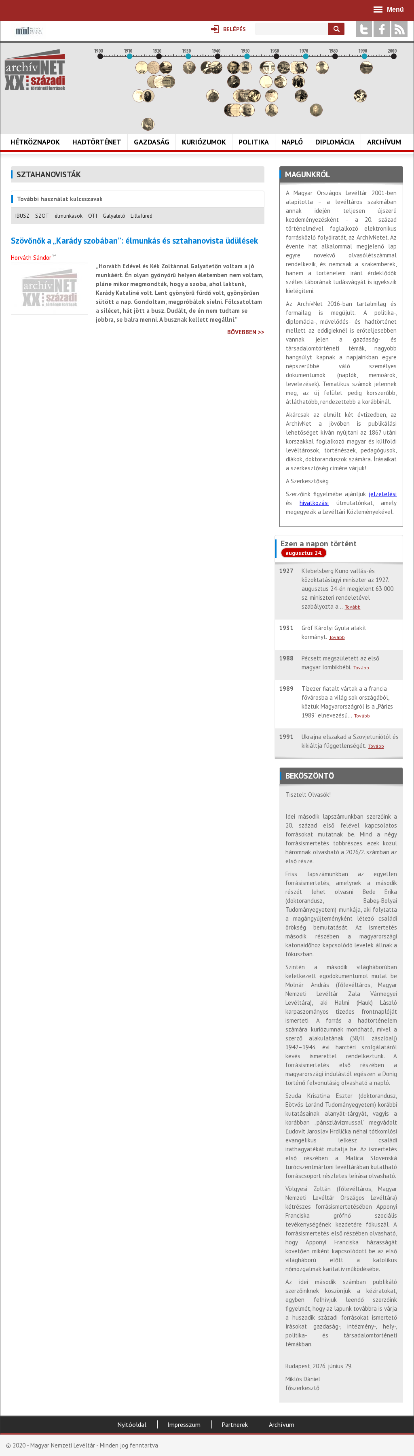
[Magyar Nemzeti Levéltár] (28, 36)
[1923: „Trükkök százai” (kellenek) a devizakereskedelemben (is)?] (168, 86)
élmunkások (68, 215)
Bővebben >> (245, 332)
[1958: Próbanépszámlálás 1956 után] (271, 114)
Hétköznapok (35, 141)
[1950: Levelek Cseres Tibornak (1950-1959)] (248, 114)
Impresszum (184, 1424)
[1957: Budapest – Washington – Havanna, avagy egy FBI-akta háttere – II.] (268, 72)
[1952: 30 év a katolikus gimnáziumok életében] (254, 100)
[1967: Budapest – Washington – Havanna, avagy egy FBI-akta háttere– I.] (298, 86)
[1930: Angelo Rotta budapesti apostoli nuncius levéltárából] (189, 72)
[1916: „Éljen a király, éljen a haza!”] (148, 128)
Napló (292, 141)
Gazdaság (151, 141)
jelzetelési (383, 494)
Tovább (353, 607)
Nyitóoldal (131, 1424)
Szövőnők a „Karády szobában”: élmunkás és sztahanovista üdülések (134, 241)
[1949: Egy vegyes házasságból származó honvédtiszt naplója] (245, 72)
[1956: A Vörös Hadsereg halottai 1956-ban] (266, 86)
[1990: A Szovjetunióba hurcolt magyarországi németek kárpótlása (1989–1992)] (366, 72)
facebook (382, 29)
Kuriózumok (204, 141)
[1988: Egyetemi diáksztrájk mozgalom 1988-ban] (360, 100)
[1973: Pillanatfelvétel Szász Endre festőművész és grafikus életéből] (316, 114)
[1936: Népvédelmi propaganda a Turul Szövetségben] (207, 72)
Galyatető (114, 215)
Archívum (384, 141)
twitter (364, 29)
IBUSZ (22, 215)
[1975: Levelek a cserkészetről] (322, 72)
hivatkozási (314, 503)
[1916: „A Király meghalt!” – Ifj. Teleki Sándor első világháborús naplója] (148, 100)
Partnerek (235, 1424)
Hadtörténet (96, 141)
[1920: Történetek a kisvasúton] (159, 86)
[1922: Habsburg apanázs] (165, 72)
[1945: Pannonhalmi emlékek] (233, 86)
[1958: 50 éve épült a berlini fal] (271, 100)
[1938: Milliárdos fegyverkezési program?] (212, 100)
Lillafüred (141, 215)
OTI (92, 215)
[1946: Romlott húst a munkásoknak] (236, 114)
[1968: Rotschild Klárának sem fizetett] (301, 72)
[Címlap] (34, 69)
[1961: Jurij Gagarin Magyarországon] (280, 86)
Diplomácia (335, 141)
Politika (254, 141)
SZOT (42, 215)
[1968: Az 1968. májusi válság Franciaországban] (301, 100)
